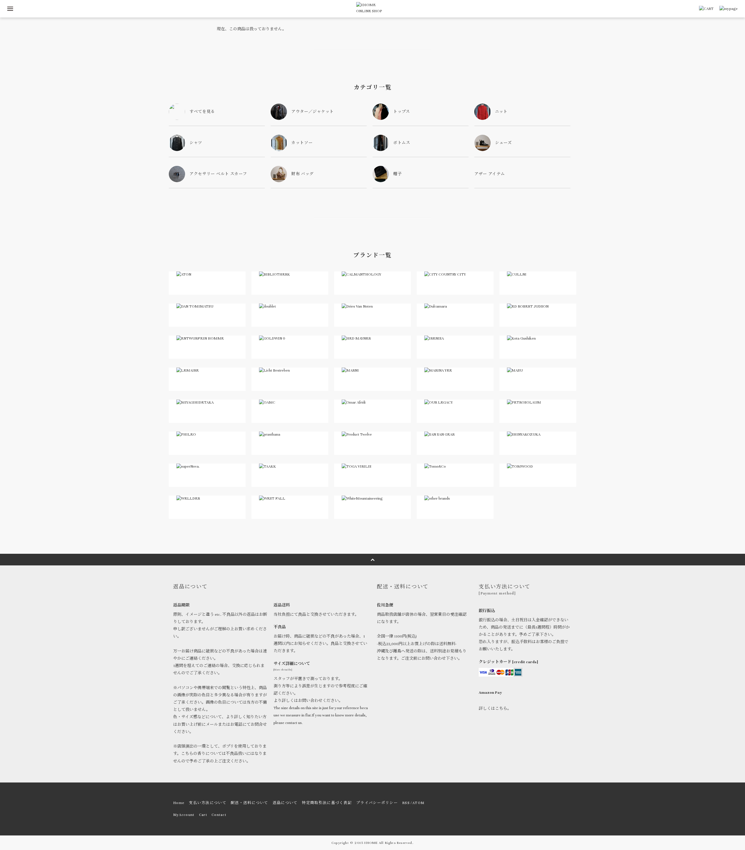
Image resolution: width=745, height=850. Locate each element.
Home (179, 803)
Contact (219, 815)
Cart (203, 815)
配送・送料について (249, 803)
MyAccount (184, 815)
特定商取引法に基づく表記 (327, 803)
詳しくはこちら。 (495, 708)
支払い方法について (207, 803)
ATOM (418, 803)
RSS (406, 803)
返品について (285, 803)
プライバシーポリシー (377, 803)
